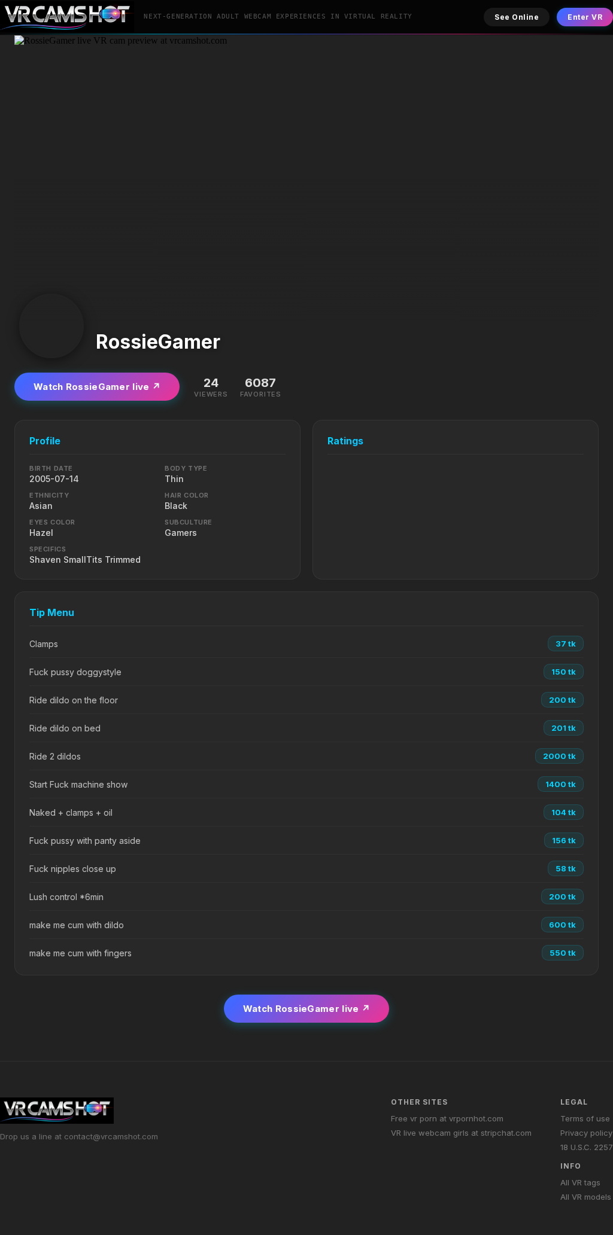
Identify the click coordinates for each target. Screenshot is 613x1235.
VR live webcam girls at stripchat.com (461, 1133)
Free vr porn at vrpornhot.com (447, 1118)
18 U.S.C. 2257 (586, 1147)
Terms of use (585, 1118)
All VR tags (580, 1182)
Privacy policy (586, 1133)
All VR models (585, 1197)
